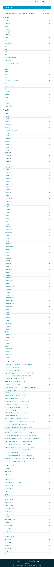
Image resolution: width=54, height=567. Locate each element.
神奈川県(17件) (8, 232)
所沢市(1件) (8, 133)
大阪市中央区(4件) (10, 286)
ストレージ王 (8, 528)
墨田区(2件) (8, 175)
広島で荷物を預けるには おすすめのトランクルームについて (19, 421)
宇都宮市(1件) (9, 124)
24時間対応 (7, 35)
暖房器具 (7, 69)
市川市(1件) (8, 147)
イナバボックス (8, 522)
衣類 (6, 74)
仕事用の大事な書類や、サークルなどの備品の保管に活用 (18, 441)
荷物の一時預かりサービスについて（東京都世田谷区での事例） (20, 373)
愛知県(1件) (7, 252)
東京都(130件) (8, 153)
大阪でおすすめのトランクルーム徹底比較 (15, 398)
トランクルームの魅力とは (11, 410)
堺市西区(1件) (9, 280)
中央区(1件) (8, 161)
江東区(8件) (8, 201)
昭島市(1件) (8, 190)
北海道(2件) (7, 113)
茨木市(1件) (8, 312)
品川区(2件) (8, 172)
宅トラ (6, 554)
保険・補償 (7, 32)
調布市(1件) (8, 224)
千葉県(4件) (7, 141)
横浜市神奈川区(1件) (10, 246)
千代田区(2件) (9, 167)
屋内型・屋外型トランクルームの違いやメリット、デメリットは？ (20, 458)
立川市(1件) (8, 212)
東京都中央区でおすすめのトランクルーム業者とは (17, 401)
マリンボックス (8, 539)
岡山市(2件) (8, 334)
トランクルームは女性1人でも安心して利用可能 (16, 424)
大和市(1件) (8, 238)
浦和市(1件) (8, 136)
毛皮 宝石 (7, 103)
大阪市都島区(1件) (10, 298)
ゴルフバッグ (8, 66)
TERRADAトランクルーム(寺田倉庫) (13, 482)
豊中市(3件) (8, 315)
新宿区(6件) (8, 187)
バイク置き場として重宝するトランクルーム (15, 390)
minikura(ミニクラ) (9, 485)
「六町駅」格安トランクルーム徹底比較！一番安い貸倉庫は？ (19, 13)
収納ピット (7, 494)
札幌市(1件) (8, 119)
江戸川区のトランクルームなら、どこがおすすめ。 (17, 393)
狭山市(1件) (8, 309)
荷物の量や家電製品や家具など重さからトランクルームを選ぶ (19, 447)
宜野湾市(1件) (9, 354)
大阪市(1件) (8, 283)
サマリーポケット (9, 488)
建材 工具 (7, 94)
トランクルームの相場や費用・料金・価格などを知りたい (18, 444)
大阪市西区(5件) (9, 295)
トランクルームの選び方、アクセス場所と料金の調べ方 (18, 450)
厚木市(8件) (8, 235)
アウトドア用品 (8, 60)
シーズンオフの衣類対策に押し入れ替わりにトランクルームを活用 (20, 435)
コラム (23, 2)
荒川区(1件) (8, 218)
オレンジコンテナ (9, 505)
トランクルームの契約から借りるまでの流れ (15, 452)
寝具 (6, 77)
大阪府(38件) (8, 261)
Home (19, 2)
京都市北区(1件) (9, 258)
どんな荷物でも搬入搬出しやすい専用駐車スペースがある (18, 455)
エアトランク (8, 502)
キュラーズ (7, 468)
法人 (6, 46)
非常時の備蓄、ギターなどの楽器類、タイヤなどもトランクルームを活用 (22, 438)
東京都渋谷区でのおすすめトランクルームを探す (16, 404)
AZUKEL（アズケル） (10, 497)
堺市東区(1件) (9, 278)
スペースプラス (8, 548)
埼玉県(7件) (7, 127)
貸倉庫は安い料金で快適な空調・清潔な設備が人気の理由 (18, 427)
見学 (6, 40)
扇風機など (7, 72)
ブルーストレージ (9, 534)
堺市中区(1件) (9, 266)
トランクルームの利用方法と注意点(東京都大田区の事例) (18, 376)
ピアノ (6, 89)
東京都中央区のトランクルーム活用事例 (14, 378)
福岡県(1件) (7, 340)
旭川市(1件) (8, 116)
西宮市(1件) (8, 329)
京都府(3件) (7, 255)
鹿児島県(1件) (8, 346)
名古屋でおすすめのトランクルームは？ (14, 415)
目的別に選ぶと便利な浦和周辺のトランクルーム (16, 407)
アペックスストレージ (10, 519)
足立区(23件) (9, 229)
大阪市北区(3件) (9, 289)
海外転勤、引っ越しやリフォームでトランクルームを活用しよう (20, 433)
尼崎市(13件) (9, 320)
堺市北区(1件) (9, 269)
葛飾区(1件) (8, 221)
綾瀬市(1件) (8, 249)
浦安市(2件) (8, 150)
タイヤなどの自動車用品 (10, 57)
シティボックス (8, 525)
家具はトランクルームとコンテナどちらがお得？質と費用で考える (20, 387)
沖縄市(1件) (8, 357)
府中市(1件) (8, 181)
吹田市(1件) (8, 263)
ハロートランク (8, 474)
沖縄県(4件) (7, 351)
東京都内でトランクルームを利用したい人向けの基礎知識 (18, 364)
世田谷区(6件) (9, 158)
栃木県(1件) (7, 121)
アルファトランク (9, 500)
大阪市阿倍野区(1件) (10, 300)
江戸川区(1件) (9, 198)
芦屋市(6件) (8, 326)
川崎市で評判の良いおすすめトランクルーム (15, 381)
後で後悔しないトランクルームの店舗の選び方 (16, 430)
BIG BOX (7, 517)
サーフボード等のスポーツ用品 (12, 63)
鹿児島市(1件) (9, 349)
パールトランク (8, 511)
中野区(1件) (8, 164)
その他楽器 (7, 92)
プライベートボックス (10, 537)
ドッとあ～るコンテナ (10, 508)
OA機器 (6, 97)
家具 (6, 49)
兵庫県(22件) (8, 317)
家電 (6, 52)
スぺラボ (7, 491)
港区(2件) (8, 207)
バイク (6, 54)
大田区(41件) (9, 178)
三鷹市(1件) (8, 155)
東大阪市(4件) (9, 306)
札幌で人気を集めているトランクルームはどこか (16, 413)
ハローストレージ (9, 471)
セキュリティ (8, 43)
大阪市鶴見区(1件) (10, 303)
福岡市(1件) (8, 343)
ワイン (6, 100)
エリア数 (7, 20)
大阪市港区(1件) (9, 292)
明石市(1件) (8, 323)
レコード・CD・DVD (9, 86)
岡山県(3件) (7, 332)
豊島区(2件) (8, 227)
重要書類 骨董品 (8, 106)
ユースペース (8, 477)
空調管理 (7, 29)
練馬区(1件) (8, 215)
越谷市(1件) (8, 138)
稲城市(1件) (8, 209)
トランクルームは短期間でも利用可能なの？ (15, 461)
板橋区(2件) (8, 195)
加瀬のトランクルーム (10, 480)
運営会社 (27, 563)
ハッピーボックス (9, 531)
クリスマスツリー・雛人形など (12, 80)
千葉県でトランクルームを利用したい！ (14, 370)
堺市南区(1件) (9, 272)
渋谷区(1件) (8, 204)
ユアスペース (8, 542)
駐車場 (6, 37)
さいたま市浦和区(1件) (11, 130)
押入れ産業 (7, 545)
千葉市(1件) (8, 144)
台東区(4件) (8, 170)
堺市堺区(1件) (9, 275)
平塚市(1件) (8, 241)
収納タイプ (7, 23)
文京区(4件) (8, 184)
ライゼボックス (8, 551)
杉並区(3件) (8, 192)
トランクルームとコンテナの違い (12, 384)
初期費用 (7, 26)
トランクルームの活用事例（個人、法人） (15, 367)
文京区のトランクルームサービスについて (15, 395)
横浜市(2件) (8, 244)
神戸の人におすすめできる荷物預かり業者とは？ (16, 418)
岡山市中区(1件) (9, 337)
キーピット (7, 514)
